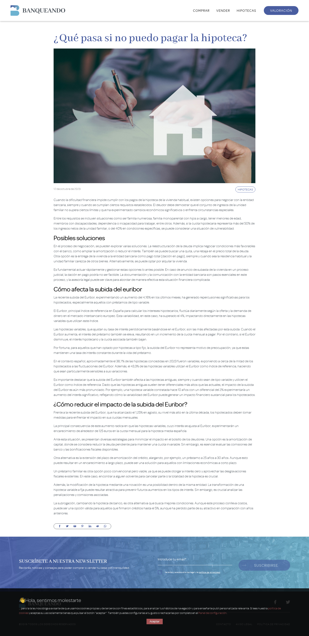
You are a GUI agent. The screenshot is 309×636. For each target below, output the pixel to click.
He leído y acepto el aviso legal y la (192, 572)
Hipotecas (246, 10)
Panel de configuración (212, 613)
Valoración (281, 10)
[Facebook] (60, 526)
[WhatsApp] (105, 526)
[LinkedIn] (90, 526)
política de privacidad (209, 572)
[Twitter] (67, 526)
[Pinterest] (82, 526)
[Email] (75, 526)
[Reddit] (97, 526)
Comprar (201, 10)
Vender (223, 10)
